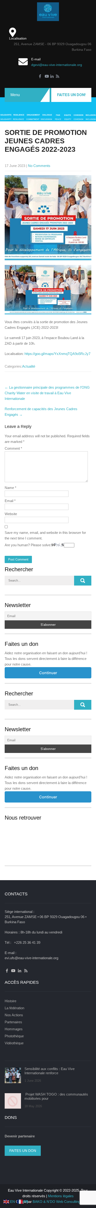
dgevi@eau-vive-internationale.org (56, 65)
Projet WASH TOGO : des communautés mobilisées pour (56, 1096)
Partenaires (13, 1022)
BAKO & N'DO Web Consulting (56, 1202)
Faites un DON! (71, 95)
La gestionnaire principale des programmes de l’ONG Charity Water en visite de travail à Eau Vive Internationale (47, 393)
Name (10, 488)
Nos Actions (14, 1015)
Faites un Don (22, 1151)
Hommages (14, 1029)
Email (10, 501)
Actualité (28, 366)
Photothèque (14, 1036)
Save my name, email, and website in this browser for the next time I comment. (45, 535)
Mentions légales (61, 1196)
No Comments (39, 166)
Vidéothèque (14, 1043)
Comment (13, 448)
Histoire (10, 1001)
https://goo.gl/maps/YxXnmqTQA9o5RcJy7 (57, 354)
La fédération (14, 1008)
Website (11, 514)
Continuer (48, 672)
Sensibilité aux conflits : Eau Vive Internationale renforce (49, 1071)
